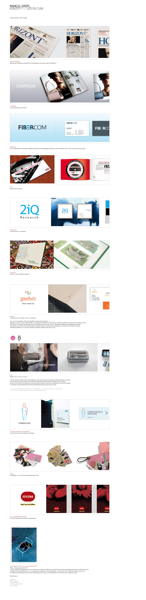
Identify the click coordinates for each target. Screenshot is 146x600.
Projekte (12, 18)
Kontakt (25, 18)
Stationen (17, 18)
